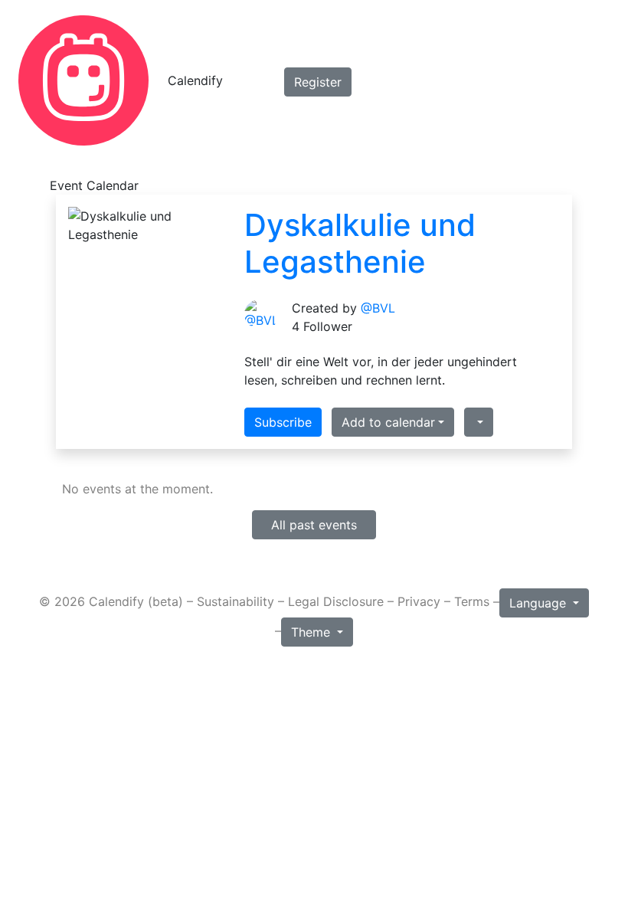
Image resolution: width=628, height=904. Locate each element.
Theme (312, 632)
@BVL (378, 308)
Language (539, 603)
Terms (471, 602)
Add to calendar (388, 422)
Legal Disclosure (336, 602)
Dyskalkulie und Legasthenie (360, 243)
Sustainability (235, 602)
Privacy (418, 602)
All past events (314, 524)
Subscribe (283, 422)
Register (318, 82)
